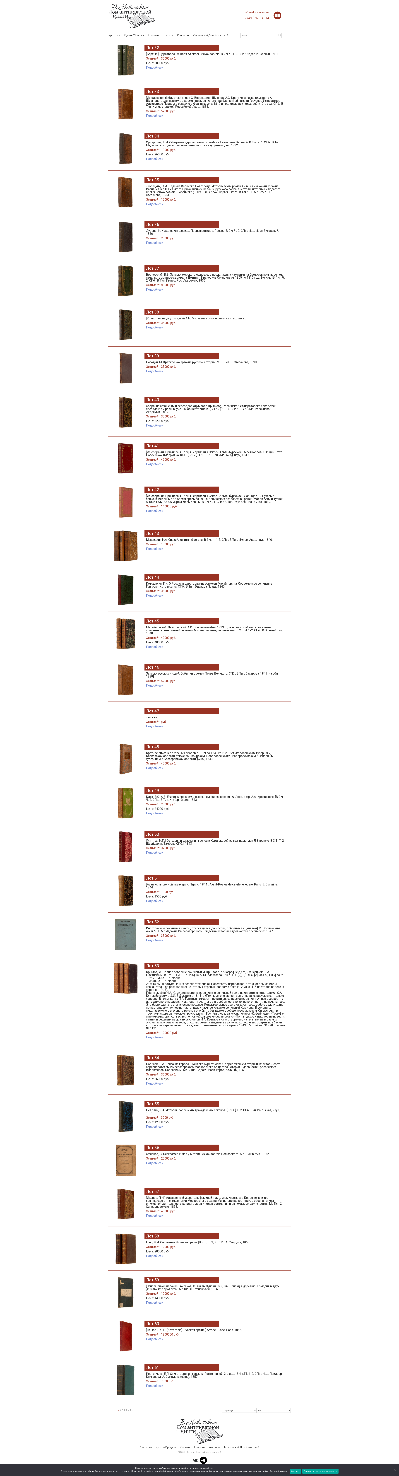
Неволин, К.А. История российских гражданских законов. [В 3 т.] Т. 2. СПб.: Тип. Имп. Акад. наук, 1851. (213, 1116)
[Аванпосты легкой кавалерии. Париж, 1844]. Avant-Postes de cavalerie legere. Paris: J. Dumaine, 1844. (212, 890)
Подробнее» (154, 67)
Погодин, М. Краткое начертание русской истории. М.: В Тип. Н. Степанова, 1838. (201, 364)
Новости (168, 35)
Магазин (153, 35)
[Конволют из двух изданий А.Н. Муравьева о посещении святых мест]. (196, 321)
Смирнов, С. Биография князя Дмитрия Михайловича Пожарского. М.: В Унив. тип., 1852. (207, 1156)
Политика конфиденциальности (320, 1471)
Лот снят (156, 720)
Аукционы (114, 35)
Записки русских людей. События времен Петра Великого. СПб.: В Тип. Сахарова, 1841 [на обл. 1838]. (212, 677)
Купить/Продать (134, 35)
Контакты (183, 35)
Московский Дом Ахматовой (210, 35)
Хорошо (295, 1471)
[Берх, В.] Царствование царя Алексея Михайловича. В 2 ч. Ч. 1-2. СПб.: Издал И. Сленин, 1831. (212, 58)
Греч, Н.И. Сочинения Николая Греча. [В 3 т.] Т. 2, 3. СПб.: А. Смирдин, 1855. (198, 1247)
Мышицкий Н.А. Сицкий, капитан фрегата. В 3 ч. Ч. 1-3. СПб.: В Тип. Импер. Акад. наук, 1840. (209, 542)
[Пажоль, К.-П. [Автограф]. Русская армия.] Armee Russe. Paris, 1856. (194, 1332)
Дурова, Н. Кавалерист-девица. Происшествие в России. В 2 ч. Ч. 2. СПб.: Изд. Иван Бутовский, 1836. (212, 234)
